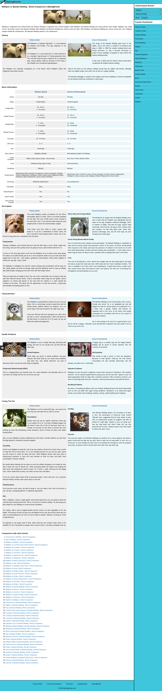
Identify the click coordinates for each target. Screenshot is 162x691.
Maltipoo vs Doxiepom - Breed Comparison (20, 597)
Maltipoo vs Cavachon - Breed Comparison (20, 552)
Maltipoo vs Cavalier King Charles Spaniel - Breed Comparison (27, 545)
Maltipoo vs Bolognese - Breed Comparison (20, 558)
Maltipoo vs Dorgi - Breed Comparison (18, 568)
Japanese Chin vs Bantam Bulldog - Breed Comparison (24, 623)
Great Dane (139, 94)
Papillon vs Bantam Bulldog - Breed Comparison (22, 621)
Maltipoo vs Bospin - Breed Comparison (19, 584)
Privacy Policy (37, 684)
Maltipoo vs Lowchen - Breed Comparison (19, 592)
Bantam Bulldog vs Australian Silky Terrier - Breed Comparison (26, 657)
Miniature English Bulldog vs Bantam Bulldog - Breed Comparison (28, 626)
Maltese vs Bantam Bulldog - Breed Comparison (22, 605)
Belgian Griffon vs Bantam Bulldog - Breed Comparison (24, 642)
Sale (37, 40)
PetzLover (69, 684)
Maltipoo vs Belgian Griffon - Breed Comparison (21, 571)
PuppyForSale (82, 684)
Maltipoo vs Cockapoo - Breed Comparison (20, 547)
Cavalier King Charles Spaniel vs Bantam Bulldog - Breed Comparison (29, 610)
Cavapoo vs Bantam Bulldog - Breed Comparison (22, 615)
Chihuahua (138, 66)
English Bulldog (140, 35)
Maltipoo (32, 40)
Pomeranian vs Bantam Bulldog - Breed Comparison (23, 602)
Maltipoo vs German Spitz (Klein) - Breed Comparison (23, 579)
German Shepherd (141, 54)
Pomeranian (139, 39)
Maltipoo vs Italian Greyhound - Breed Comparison (22, 560)
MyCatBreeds (96, 684)
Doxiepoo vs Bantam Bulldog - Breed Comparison (22, 652)
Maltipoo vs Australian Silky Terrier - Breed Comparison (24, 566)
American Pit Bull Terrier (143, 82)
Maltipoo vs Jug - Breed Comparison (18, 563)
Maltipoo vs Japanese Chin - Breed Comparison (22, 555)
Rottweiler (138, 62)
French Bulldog (140, 43)
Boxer (137, 78)
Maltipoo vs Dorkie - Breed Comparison (19, 576)
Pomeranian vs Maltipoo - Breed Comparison (21, 537)
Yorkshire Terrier (140, 31)
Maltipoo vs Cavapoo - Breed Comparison (19, 550)
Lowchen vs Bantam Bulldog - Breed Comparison (22, 663)
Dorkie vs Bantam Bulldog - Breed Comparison (21, 647)
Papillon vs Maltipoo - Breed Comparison (19, 600)
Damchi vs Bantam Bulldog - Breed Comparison (22, 660)
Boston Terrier (139, 70)
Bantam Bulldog (97, 40)
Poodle (137, 98)
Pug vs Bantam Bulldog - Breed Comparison (20, 608)
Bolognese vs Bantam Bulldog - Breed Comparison (23, 629)
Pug (136, 50)
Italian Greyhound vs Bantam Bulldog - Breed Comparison (25, 631)
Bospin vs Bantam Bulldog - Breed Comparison (21, 655)
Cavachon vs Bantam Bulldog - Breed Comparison (22, 618)
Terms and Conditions (54, 684)
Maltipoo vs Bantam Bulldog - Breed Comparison (22, 587)
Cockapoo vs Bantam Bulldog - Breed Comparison (22, 613)
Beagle (137, 86)
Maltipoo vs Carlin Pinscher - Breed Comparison (22, 573)
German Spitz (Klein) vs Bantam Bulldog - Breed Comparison (26, 649)
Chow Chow (139, 90)
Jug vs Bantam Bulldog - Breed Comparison (20, 634)
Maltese (137, 46)
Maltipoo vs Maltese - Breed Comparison (19, 542)
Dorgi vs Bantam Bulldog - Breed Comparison (21, 639)
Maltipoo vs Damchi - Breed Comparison (19, 589)
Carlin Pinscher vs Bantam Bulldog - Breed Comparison (24, 644)
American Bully (140, 74)
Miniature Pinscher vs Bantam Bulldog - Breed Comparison (25, 636)
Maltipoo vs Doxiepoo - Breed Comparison (20, 581)
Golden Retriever (140, 58)
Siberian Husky (140, 27)
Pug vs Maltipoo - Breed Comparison (18, 539)
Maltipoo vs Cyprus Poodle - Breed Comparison (21, 594)
